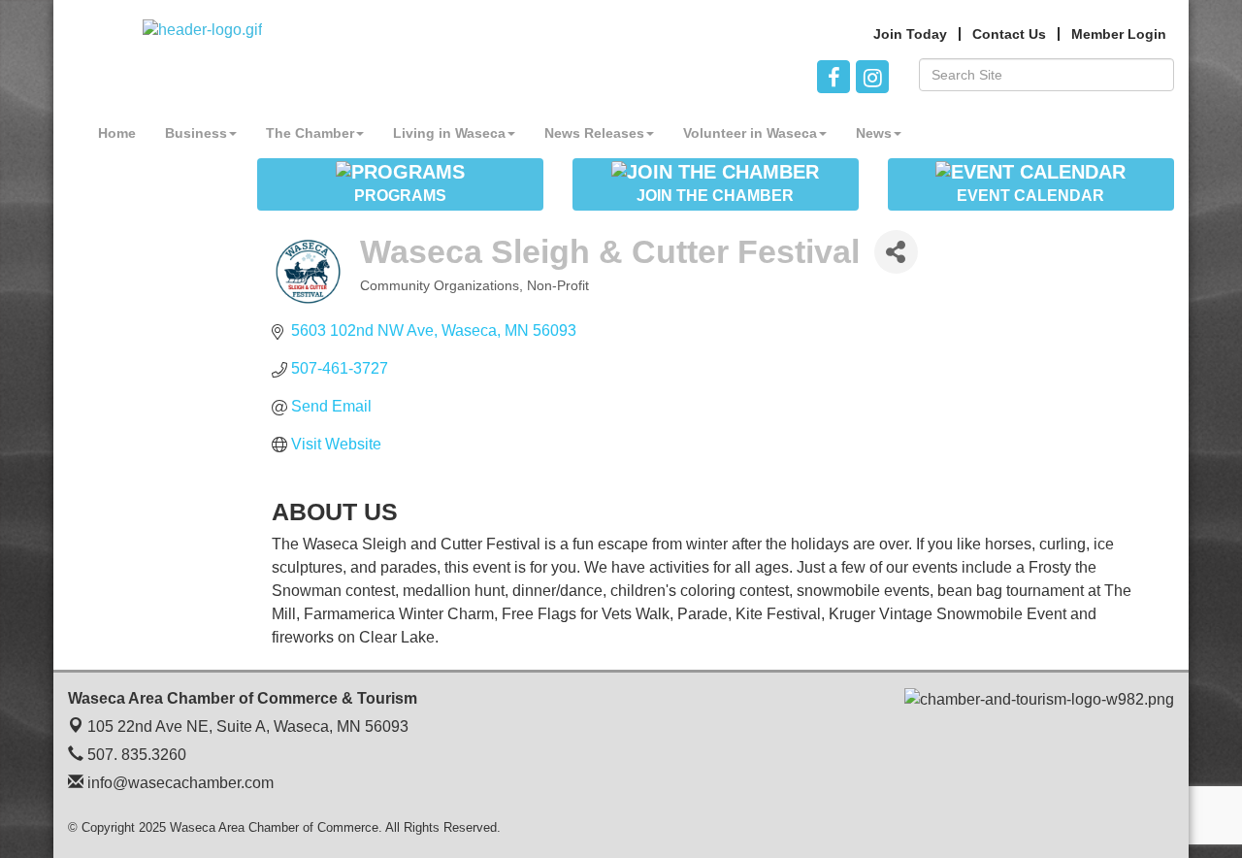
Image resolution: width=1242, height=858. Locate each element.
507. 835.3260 (134, 754)
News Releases (594, 133)
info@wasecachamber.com (178, 783)
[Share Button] (896, 252)
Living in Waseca (449, 133)
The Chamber (310, 133)
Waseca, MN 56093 (248, 726)
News (874, 133)
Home (117, 133)
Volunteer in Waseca (750, 133)
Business (196, 133)
